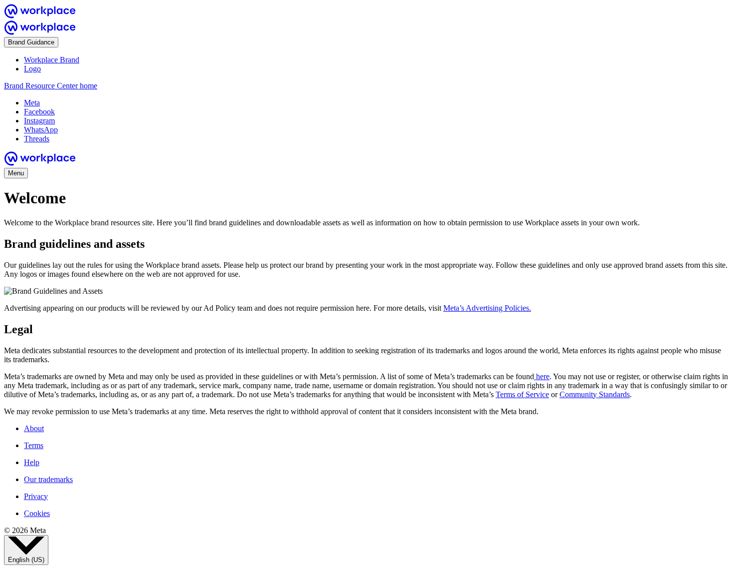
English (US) (26, 560)
